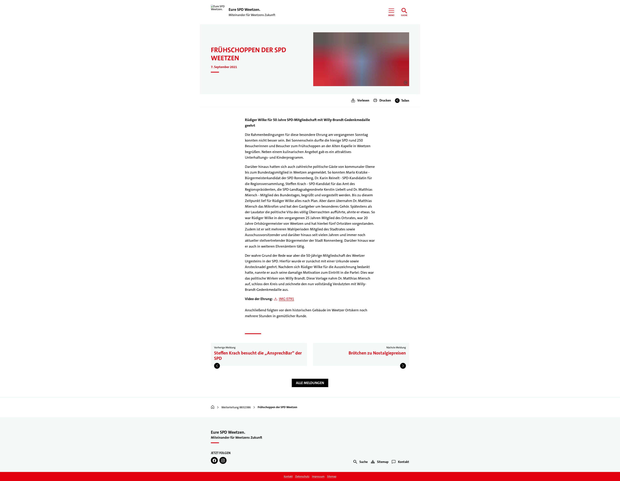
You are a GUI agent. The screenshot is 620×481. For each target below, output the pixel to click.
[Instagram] (222, 460)
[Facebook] (214, 460)
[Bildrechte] (406, 83)
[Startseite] (212, 407)
